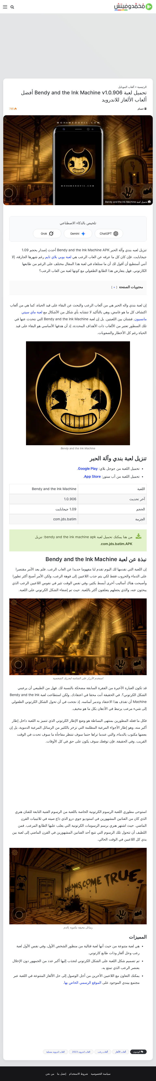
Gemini (74, 233)
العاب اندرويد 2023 (81, 1051)
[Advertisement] (78, 45)
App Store (92, 476)
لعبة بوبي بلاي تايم (58, 257)
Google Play (88, 469)
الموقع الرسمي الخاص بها (82, 983)
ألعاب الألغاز (120, 1051)
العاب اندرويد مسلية (55, 1051)
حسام (141, 108)
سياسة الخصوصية (100, 1073)
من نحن (50, 1073)
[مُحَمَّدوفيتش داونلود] (133, 7)
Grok (44, 233)
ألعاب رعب (103, 1051)
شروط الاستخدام (78, 1073)
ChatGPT (106, 233)
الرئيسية (142, 86)
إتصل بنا (61, 1073)
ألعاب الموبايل (126, 86)
